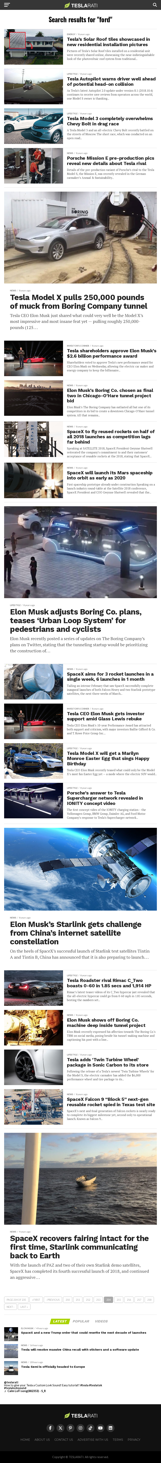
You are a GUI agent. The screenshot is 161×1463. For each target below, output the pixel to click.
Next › (10, 1306)
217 (139, 1299)
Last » (24, 1306)
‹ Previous (52, 1299)
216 (129, 1299)
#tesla (84, 1385)
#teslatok (95, 1385)
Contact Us (63, 1440)
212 (88, 1299)
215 (119, 1299)
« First (36, 1299)
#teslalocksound (15, 1388)
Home (25, 1440)
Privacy (134, 1440)
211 (78, 1299)
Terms (118, 1440)
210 (68, 1299)
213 (98, 1299)
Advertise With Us (93, 1440)
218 (149, 1299)
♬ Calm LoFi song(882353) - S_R (25, 1391)
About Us (42, 1440)
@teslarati (11, 1382)
